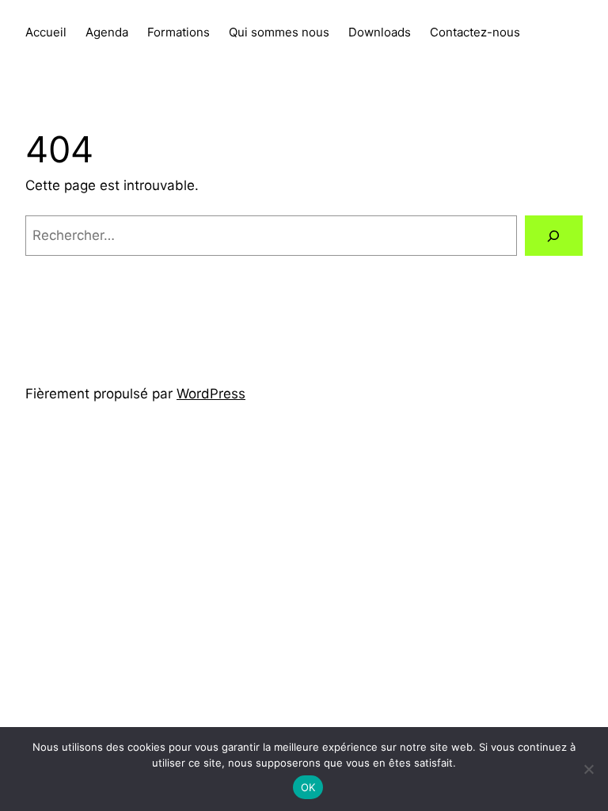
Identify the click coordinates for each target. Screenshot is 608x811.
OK (308, 787)
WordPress (211, 394)
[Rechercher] (554, 235)
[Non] (588, 769)
